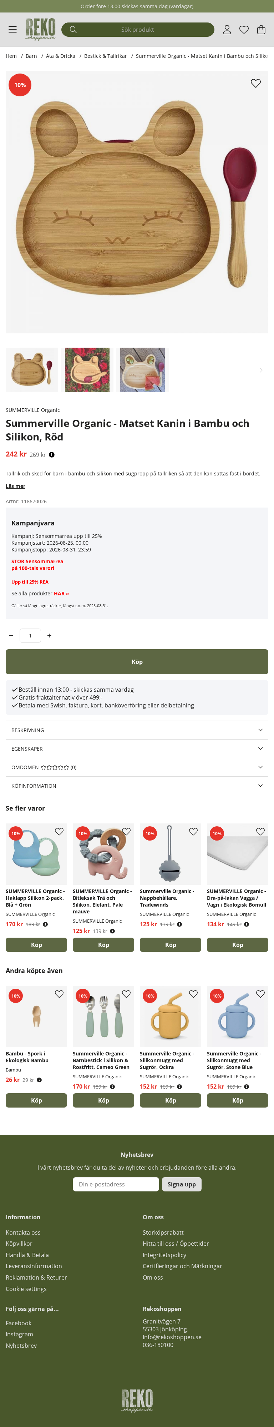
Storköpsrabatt (163, 1232)
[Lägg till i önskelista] (257, 83)
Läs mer (15, 486)
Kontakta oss (23, 1232)
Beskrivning (27, 730)
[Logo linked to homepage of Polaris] (40, 29)
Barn (31, 55)
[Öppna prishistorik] (52, 455)
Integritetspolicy (164, 1255)
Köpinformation (33, 785)
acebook (20, 1323)
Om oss (153, 1277)
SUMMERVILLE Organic (33, 410)
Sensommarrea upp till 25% (69, 536)
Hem (11, 55)
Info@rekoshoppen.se (172, 1337)
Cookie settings (26, 1289)
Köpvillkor (19, 1243)
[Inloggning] (227, 29)
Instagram (19, 1334)
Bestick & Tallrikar (105, 55)
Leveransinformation (34, 1266)
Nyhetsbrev (21, 1346)
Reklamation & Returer (36, 1277)
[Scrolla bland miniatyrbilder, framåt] (261, 370)
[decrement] (11, 636)
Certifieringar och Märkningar (182, 1266)
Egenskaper (27, 748)
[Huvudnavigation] (13, 29)
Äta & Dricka (60, 55)
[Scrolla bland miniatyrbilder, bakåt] (13, 370)
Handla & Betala (27, 1255)
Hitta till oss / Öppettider (176, 1243)
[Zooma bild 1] (137, 202)
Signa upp (182, 1184)
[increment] (49, 636)
